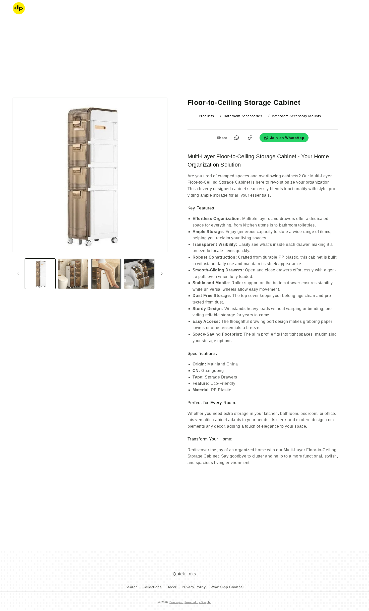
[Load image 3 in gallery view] (106, 274)
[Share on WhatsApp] (236, 137)
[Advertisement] (184, 56)
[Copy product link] (250, 137)
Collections (152, 587)
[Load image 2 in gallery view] (73, 274)
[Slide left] (18, 273)
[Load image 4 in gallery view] (139, 274)
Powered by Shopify (197, 602)
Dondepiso (176, 602)
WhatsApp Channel (227, 587)
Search (132, 587)
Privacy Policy (194, 587)
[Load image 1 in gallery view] (40, 274)
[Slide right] (161, 273)
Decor (171, 587)
